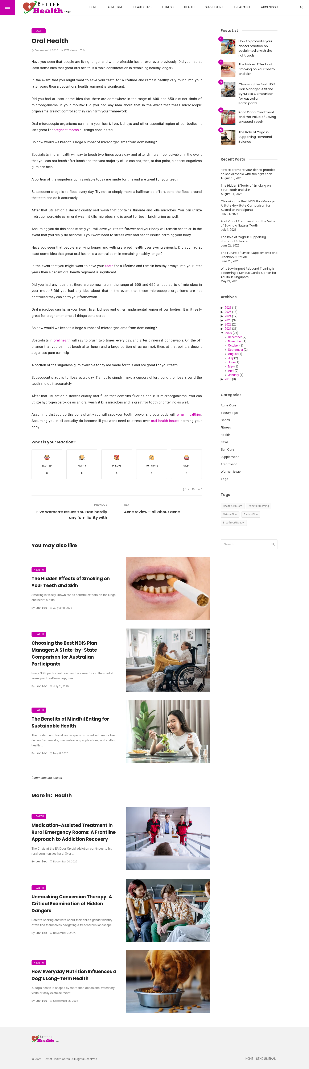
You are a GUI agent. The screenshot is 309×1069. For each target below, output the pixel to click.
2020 (228, 333)
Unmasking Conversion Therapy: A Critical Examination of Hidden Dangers (72, 904)
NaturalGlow (230, 514)
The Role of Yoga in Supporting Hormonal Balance (255, 137)
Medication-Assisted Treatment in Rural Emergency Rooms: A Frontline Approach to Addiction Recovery (74, 832)
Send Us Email (266, 1059)
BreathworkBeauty (233, 522)
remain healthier (188, 414)
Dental (225, 420)
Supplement (214, 7)
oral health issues (165, 421)
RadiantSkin (251, 514)
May (231, 366)
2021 (228, 328)
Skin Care (227, 449)
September (235, 349)
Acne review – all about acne (152, 511)
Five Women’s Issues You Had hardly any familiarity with (71, 514)
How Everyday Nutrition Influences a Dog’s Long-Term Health (74, 975)
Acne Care (115, 7)
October (233, 345)
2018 (228, 379)
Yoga (224, 479)
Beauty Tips (142, 7)
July (231, 358)
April (231, 370)
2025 (228, 312)
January (233, 375)
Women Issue (270, 7)
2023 (228, 320)
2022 (228, 324)
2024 (228, 316)
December (235, 337)
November (235, 341)
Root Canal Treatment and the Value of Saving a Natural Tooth (257, 117)
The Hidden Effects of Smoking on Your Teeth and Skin (71, 582)
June (231, 362)
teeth (109, 266)
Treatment (242, 7)
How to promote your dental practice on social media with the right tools (255, 48)
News (224, 442)
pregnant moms (66, 130)
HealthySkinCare (232, 506)
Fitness (168, 7)
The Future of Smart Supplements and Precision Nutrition (249, 255)
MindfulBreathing (259, 506)
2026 (228, 307)
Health (189, 7)
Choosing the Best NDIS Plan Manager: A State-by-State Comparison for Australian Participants (64, 653)
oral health (62, 340)
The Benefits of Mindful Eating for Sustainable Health (70, 722)
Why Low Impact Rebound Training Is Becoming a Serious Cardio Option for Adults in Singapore (248, 272)
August (233, 354)
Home (93, 7)
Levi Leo (41, 608)
